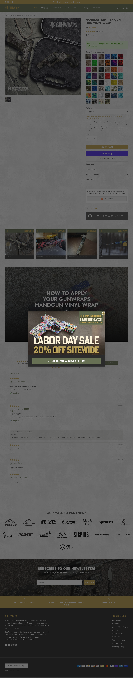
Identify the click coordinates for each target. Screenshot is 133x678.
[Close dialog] (103, 313)
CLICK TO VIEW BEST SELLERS (66, 361)
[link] (66, 333)
